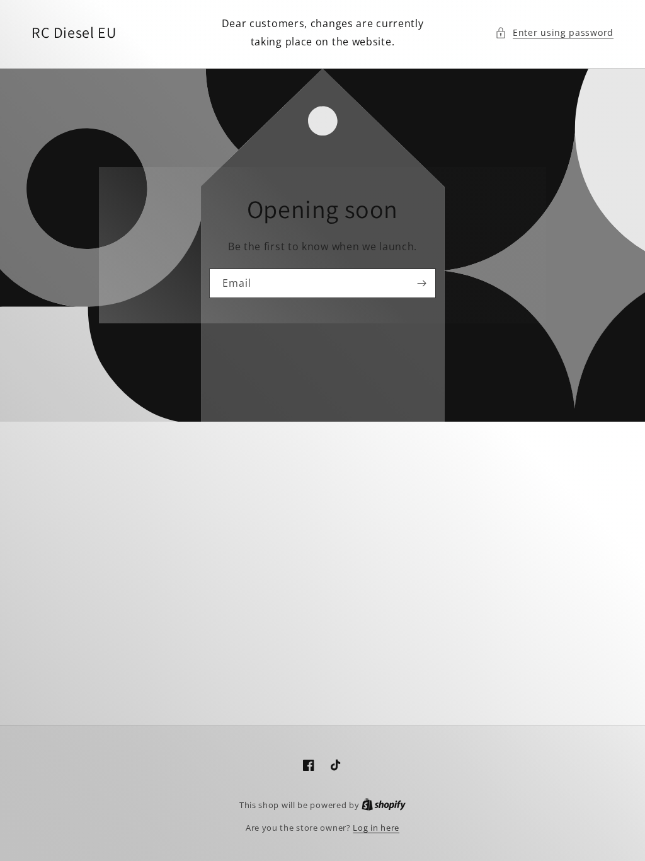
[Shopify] (384, 805)
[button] (554, 32)
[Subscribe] (421, 283)
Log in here (376, 827)
